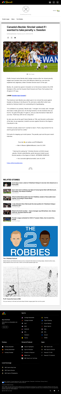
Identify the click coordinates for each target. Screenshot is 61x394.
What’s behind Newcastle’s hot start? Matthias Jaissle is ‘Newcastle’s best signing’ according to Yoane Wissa (33, 197)
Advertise (4, 381)
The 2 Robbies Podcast (10, 258)
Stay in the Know (6, 319)
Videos (13, 19)
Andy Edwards (15, 185)
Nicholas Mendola (12, 33)
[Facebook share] (8, 37)
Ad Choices (37, 381)
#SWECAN (46, 155)
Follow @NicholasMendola (14, 163)
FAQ (20, 381)
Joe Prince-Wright (16, 206)
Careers (8, 381)
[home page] (7, 2)
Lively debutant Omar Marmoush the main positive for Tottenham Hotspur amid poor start (33, 204)
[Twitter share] (11, 37)
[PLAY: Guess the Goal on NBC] (30, 281)
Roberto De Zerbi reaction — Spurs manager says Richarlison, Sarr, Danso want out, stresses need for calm (34, 211)
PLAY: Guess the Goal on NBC (12, 299)
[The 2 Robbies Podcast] (30, 241)
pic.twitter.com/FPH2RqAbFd (34, 142)
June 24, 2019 (41, 145)
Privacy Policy (44, 381)
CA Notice (16, 382)
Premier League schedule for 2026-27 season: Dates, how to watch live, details (33, 218)
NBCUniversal (10, 384)
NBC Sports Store (26, 381)
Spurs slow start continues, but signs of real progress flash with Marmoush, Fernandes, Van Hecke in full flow (34, 190)
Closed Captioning (15, 381)
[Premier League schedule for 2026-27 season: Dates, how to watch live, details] (7, 219)
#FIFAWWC (39, 155)
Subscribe (5, 327)
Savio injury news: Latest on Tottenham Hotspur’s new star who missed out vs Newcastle (35, 183)
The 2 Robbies (19, 19)
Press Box (32, 381)
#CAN (42, 151)
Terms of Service (22, 382)
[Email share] (15, 37)
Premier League (5, 19)
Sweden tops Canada (18, 95)
